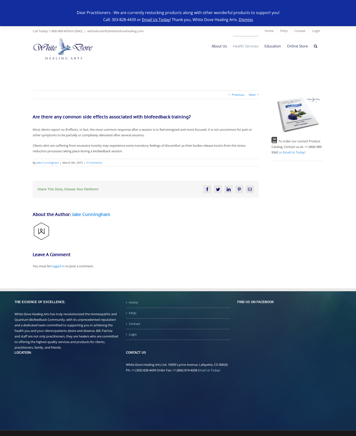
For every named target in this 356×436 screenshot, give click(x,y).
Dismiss (246, 19)
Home (133, 302)
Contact (134, 323)
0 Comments (94, 162)
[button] (315, 46)
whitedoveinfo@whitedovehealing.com (115, 31)
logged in (58, 266)
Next (252, 94)
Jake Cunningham (48, 162)
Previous (238, 94)
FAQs (132, 313)
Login (133, 334)
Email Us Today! (209, 370)
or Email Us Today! (292, 152)
